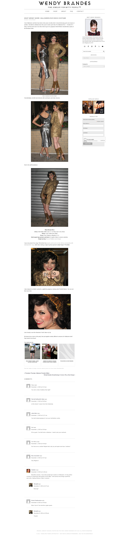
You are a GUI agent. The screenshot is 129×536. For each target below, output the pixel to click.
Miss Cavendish (35, 455)
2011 (57, 235)
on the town (39, 368)
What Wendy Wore (60, 368)
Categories (85, 64)
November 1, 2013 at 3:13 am (39, 387)
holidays (30, 368)
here (51, 231)
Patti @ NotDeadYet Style (37, 399)
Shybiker (33, 469)
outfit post (43, 368)
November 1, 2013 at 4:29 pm (39, 443)
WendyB (36, 484)
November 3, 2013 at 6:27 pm (41, 486)
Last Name (85, 132)
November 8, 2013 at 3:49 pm (39, 502)
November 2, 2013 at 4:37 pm (39, 457)
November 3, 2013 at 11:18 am (39, 472)
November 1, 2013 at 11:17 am (39, 415)
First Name (85, 128)
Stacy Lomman (54, 368)
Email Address (86, 123)
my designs (34, 368)
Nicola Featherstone (36, 500)
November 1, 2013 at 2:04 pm (39, 429)
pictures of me (48, 368)
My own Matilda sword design (53, 239)
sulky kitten (34, 413)
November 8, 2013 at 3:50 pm (41, 513)
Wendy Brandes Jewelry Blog (64, 3)
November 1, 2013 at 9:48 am (39, 401)
